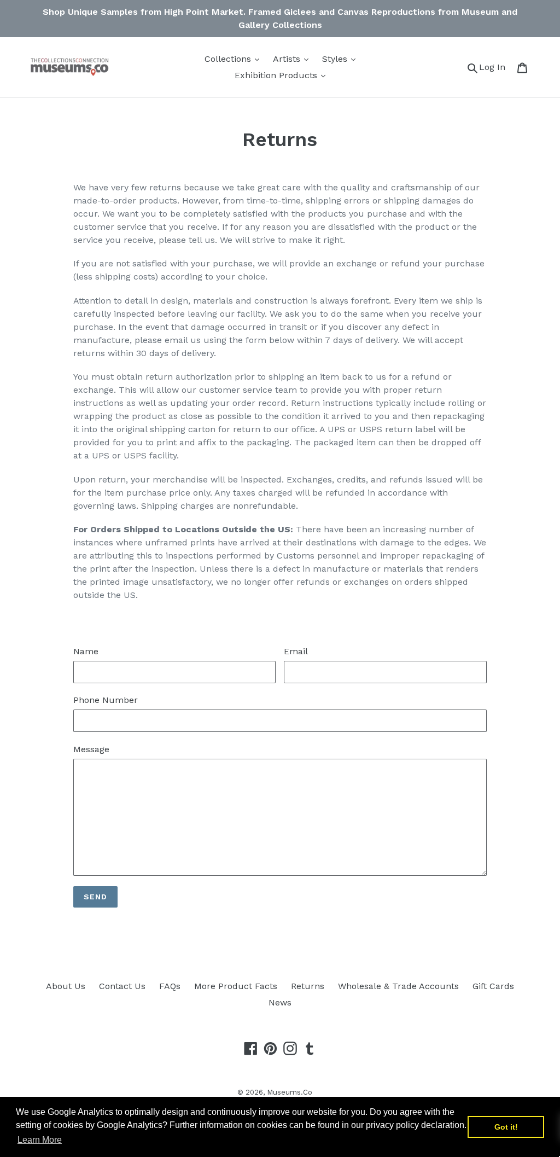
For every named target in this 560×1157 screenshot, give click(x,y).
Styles (336, 59)
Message (91, 749)
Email (296, 651)
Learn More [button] (40, 1139)
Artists (288, 59)
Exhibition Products (277, 75)
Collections (229, 59)
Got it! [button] (506, 1127)
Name (85, 651)
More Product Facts (235, 986)
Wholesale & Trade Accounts (398, 986)
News (280, 1002)
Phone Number (105, 700)
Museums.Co (289, 1092)
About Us (65, 986)
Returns (307, 986)
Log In (495, 66)
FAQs (169, 986)
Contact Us (122, 986)
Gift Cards (493, 986)
